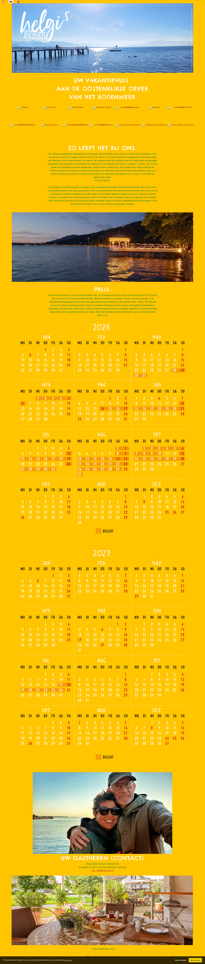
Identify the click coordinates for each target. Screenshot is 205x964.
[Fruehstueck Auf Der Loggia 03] (129, 108)
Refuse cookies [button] (180, 960)
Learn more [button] (68, 960)
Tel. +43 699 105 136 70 (103, 870)
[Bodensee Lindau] (102, 108)
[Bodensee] (155, 108)
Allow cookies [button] (195, 960)
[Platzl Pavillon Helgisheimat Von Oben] (23, 125)
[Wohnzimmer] (76, 108)
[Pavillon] (23, 108)
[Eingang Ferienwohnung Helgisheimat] (76, 125)
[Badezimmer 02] (50, 125)
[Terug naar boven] (200, 959)
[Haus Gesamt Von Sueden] (181, 125)
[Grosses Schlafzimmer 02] (155, 125)
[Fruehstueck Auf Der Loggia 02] (103, 125)
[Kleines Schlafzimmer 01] (129, 125)
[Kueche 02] (50, 108)
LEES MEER (103, 180)
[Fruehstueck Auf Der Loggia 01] (181, 108)
